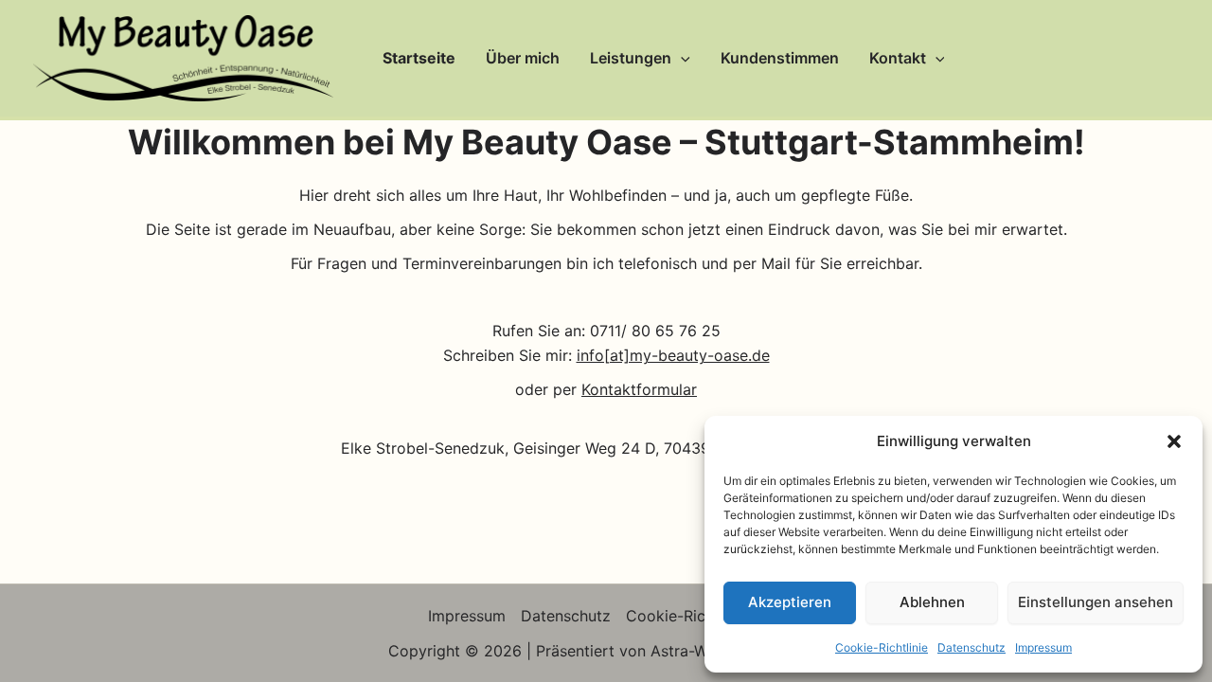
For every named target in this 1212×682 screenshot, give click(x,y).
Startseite (419, 57)
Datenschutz (971, 647)
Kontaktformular (639, 389)
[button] (1174, 441)
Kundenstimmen (780, 57)
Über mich (523, 57)
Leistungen (630, 57)
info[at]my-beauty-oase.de (673, 355)
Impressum (1043, 647)
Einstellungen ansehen (1095, 602)
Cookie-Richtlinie (881, 647)
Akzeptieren (789, 602)
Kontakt (897, 57)
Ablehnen (932, 602)
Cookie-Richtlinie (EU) (705, 615)
